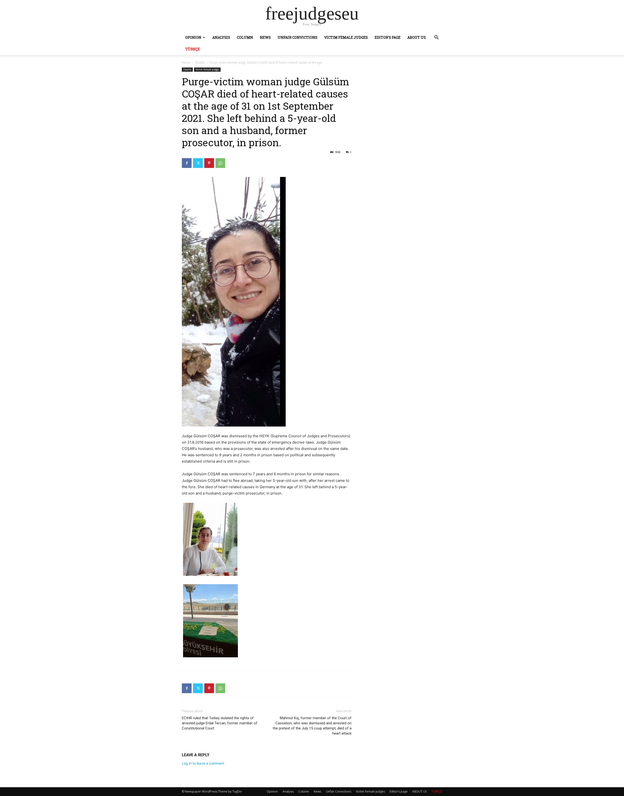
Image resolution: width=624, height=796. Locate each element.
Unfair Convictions (297, 37)
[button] (436, 38)
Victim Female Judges (346, 37)
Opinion (193, 37)
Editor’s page (387, 37)
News (265, 37)
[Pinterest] (209, 163)
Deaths (200, 62)
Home (186, 62)
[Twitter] (198, 163)
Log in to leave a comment (203, 763)
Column (245, 37)
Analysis (221, 37)
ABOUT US (416, 37)
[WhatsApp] (220, 163)
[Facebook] (187, 163)
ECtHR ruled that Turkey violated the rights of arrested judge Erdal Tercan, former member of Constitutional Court (219, 723)
